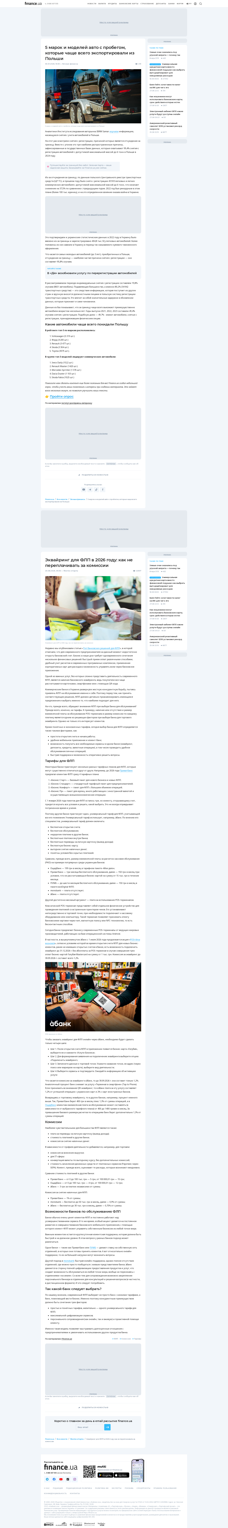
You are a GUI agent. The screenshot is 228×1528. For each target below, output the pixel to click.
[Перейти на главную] (33, 4)
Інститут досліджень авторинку (76, 403)
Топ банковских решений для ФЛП (101, 648)
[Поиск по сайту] (200, 3)
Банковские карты (128, 4)
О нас (47, 1488)
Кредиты (112, 4)
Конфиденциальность (55, 1493)
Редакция (58, 1488)
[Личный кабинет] (195, 3)
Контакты (75, 1493)
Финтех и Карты (70, 571)
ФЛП (115, 1339)
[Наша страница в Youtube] (61, 1479)
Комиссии (125, 1339)
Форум (180, 4)
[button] (107, 1427)
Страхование (147, 4)
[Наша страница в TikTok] (68, 1479)
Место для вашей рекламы (114, 22)
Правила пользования (165, 1488)
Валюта (102, 4)
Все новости (62, 499)
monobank (69, 1260)
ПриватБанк (126, 770)
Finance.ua (49, 499)
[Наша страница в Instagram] (75, 1479)
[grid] (114, 978)
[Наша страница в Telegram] (47, 1479)
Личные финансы (70, 64)
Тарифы (136, 1339)
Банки (171, 4)
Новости (91, 4)
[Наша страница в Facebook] (54, 1479)
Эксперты (117, 1488)
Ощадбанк (50, 1104)
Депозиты (161, 4)
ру (190, 4)
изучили (114, 131)
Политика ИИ (101, 1488)
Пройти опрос (61, 396)
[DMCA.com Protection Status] (49, 1527)
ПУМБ (93, 1247)
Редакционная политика (79, 1488)
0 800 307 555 (52, 4)
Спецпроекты (143, 1488)
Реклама (129, 1488)
